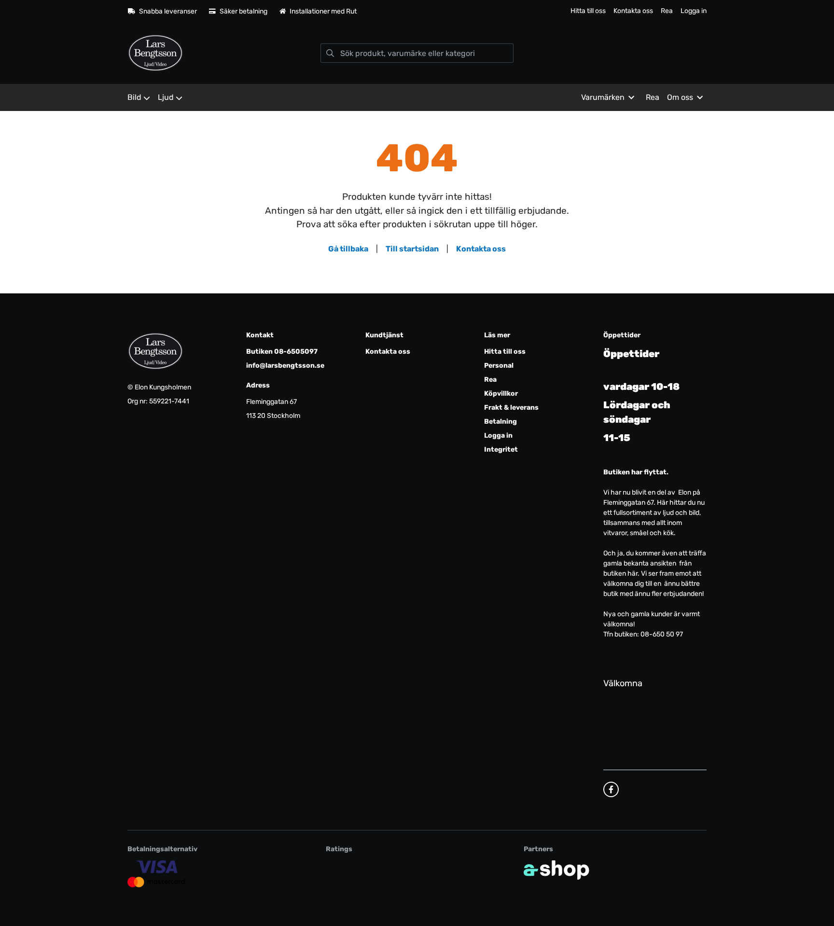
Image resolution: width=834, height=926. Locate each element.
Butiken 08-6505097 (282, 351)
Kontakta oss (633, 11)
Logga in (694, 11)
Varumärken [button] (603, 97)
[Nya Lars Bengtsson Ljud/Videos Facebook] (611, 789)
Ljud (166, 97)
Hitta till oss (588, 11)
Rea (667, 11)
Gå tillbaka (348, 248)
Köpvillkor (501, 393)
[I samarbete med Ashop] (556, 870)
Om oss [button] (680, 97)
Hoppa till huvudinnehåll (413, 13)
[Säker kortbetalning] (156, 873)
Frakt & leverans (511, 407)
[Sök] (330, 53)
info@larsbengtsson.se (285, 365)
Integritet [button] (501, 449)
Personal (499, 365)
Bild (134, 97)
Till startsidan (412, 248)
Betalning (500, 421)
